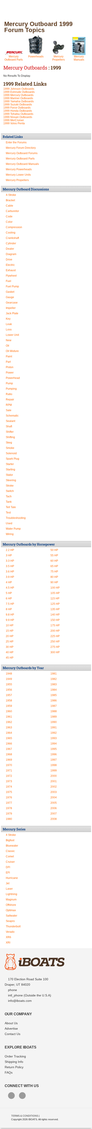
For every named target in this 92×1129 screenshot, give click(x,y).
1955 (9, 684)
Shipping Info (14, 1061)
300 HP (55, 652)
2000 (53, 775)
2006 (53, 808)
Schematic (12, 415)
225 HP (55, 636)
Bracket (10, 200)
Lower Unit (12, 334)
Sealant (10, 421)
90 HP (54, 582)
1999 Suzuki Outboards (17, 104)
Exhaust (11, 270)
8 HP (9, 609)
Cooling (10, 232)
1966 (9, 743)
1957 (9, 695)
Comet (10, 856)
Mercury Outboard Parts (13, 58)
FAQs (9, 1072)
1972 (9, 775)
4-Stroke (11, 195)
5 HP (9, 593)
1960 (9, 711)
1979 (9, 813)
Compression (14, 227)
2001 (53, 781)
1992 (53, 732)
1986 (53, 700)
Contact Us (12, 1034)
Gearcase (12, 302)
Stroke (10, 485)
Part (8, 361)
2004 (53, 797)
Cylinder (11, 243)
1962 (9, 722)
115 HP (54, 598)
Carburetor (12, 211)
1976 (9, 797)
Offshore (11, 904)
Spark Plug (12, 458)
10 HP (9, 625)
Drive (9, 259)
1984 (53, 689)
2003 (53, 792)
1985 (53, 695)
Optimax (11, 910)
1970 (9, 765)
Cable (9, 205)
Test (8, 512)
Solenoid (11, 453)
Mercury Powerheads (19, 169)
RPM (9, 404)
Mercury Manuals (79, 58)
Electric (10, 264)
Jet (7, 883)
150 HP (55, 620)
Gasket (10, 291)
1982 (53, 679)
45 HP (9, 657)
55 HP (54, 555)
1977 (9, 802)
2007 (53, 813)
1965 (9, 738)
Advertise (11, 1028)
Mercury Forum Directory (21, 147)
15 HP (9, 630)
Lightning (11, 894)
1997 (53, 759)
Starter (10, 464)
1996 (53, 754)
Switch (10, 491)
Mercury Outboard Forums (22, 153)
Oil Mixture (12, 351)
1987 (53, 706)
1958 (9, 700)
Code (9, 216)
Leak (9, 324)
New (8, 340)
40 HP (9, 652)
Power (10, 372)
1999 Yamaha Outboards (18, 101)
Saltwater (11, 915)
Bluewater (12, 845)
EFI (8, 872)
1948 (9, 673)
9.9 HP (10, 620)
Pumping (11, 388)
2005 (53, 802)
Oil (7, 345)
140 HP (55, 614)
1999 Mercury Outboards (18, 95)
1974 (9, 786)
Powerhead (13, 378)
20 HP (9, 636)
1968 (9, 754)
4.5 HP (10, 587)
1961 (9, 716)
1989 (53, 716)
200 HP (55, 630)
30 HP (9, 647)
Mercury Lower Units (18, 174)
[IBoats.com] (35, 969)
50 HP (54, 550)
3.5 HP (10, 566)
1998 (53, 765)
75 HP (54, 571)
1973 (9, 781)
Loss (9, 329)
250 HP (55, 641)
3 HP (9, 555)
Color (9, 221)
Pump (9, 383)
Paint (9, 356)
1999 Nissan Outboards (17, 117)
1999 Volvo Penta (14, 123)
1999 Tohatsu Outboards (18, 114)
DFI (8, 867)
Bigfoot (10, 840)
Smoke (10, 448)
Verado (10, 931)
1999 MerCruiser (13, 120)
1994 (53, 743)
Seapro (10, 921)
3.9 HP (10, 577)
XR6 (8, 937)
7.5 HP (10, 603)
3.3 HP (10, 560)
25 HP (9, 641)
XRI (8, 942)
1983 (53, 684)
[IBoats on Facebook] (11, 1096)
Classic (10, 851)
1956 (9, 689)
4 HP (9, 582)
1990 (53, 722)
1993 (53, 738)
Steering (11, 480)
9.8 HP (10, 614)
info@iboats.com (20, 1000)
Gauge (10, 297)
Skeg (9, 442)
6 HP (9, 598)
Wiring (10, 534)
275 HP (55, 647)
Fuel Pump (12, 286)
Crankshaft (12, 238)
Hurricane (12, 878)
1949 (9, 679)
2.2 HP (10, 550)
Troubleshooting (16, 518)
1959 (9, 706)
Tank (9, 501)
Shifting (10, 437)
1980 (9, 819)
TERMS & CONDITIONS (24, 1115)
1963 (9, 727)
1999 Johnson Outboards (18, 88)
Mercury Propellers (58, 58)
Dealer (10, 248)
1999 (53, 770)
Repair (10, 399)
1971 (9, 770)
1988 (53, 711)
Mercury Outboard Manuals (22, 164)
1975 (9, 792)
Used (9, 523)
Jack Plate (12, 313)
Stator (9, 474)
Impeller (11, 308)
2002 (53, 786)
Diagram (11, 254)
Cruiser (10, 861)
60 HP (54, 560)
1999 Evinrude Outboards (19, 92)
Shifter (10, 431)
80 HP (54, 577)
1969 (9, 759)
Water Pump (13, 528)
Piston (9, 367)
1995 (53, 749)
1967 (9, 749)
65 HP (54, 566)
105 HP (55, 593)
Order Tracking (15, 1056)
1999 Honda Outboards (17, 110)
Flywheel (11, 275)
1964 (9, 732)
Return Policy (14, 1067)
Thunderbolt (13, 926)
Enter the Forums (16, 142)
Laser (9, 888)
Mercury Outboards (25, 67)
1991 (53, 727)
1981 (53, 673)
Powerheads (36, 56)
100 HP (55, 587)
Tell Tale (11, 507)
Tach (9, 496)
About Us (11, 1023)
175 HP (55, 625)
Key (8, 318)
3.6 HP (10, 571)
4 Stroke (11, 834)
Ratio (9, 394)
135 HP (55, 609)
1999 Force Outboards (17, 107)
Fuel (8, 281)
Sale (8, 410)
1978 (9, 808)
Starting (10, 469)
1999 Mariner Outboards (18, 98)
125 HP (55, 603)
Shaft (9, 426)
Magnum (11, 899)
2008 (53, 819)
